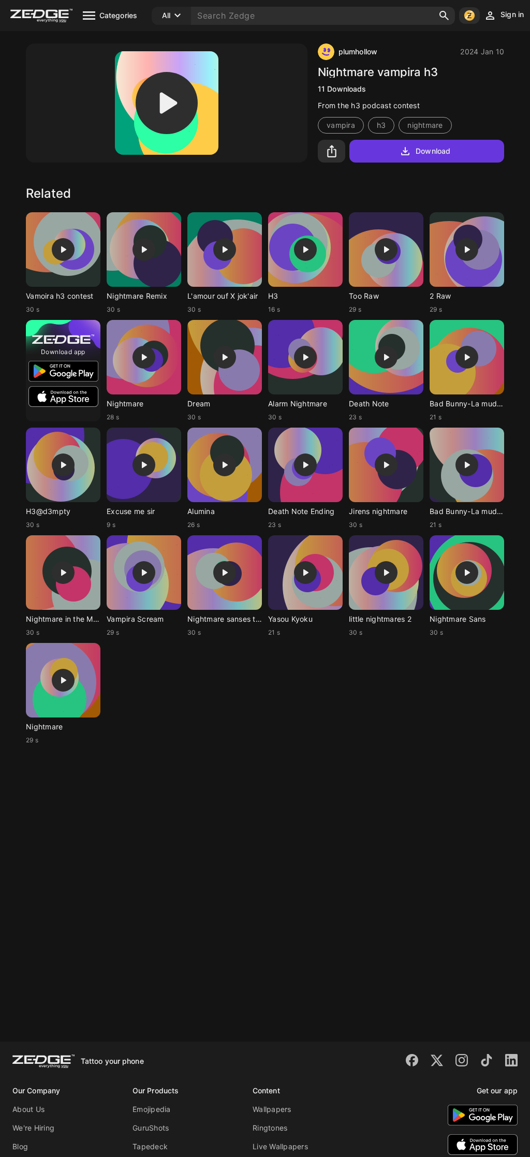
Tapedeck (150, 1146)
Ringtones (270, 1127)
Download (433, 151)
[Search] (444, 15)
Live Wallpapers (280, 1146)
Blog (20, 1146)
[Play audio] (167, 103)
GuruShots (150, 1127)
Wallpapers (272, 1109)
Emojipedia (151, 1109)
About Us (28, 1109)
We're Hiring (33, 1127)
